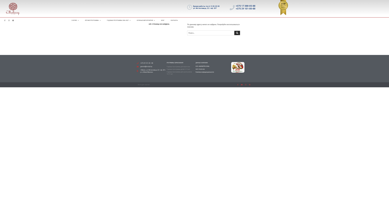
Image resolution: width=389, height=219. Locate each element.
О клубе (74, 20)
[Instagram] (8, 20)
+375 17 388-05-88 (245, 6)
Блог (162, 20)
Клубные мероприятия (145, 20)
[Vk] (249, 84)
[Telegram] (13, 20)
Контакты (174, 20)
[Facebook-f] (4, 20)
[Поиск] (237, 33)
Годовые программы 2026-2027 (118, 20)
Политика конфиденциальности (205, 72)
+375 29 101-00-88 (245, 8)
